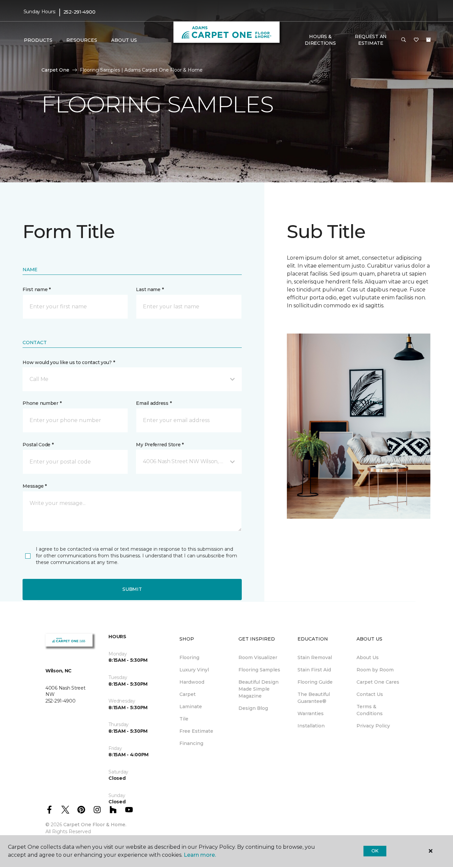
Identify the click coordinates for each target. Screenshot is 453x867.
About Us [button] (124, 40)
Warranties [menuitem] (310, 713)
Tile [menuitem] (183, 719)
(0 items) (428, 39)
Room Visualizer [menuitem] (257, 657)
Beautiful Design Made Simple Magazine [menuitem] (258, 689)
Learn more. (200, 855)
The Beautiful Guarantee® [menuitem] (313, 697)
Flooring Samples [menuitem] (259, 670)
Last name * (149, 289)
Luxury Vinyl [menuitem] (194, 670)
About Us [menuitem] (367, 657)
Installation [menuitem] (311, 726)
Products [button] (38, 40)
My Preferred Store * (159, 444)
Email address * (153, 403)
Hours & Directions (320, 39)
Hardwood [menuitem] (191, 682)
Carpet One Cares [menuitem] (377, 682)
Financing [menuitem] (191, 743)
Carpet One (55, 70)
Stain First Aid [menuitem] (314, 670)
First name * (37, 289)
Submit (132, 589)
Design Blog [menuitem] (253, 708)
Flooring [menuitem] (189, 657)
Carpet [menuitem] (187, 694)
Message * (34, 486)
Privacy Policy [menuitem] (373, 726)
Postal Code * (38, 444)
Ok (374, 851)
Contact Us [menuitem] (369, 694)
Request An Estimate (371, 39)
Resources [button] (81, 40)
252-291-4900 (79, 12)
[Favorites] (416, 40)
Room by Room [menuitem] (375, 670)
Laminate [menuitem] (190, 707)
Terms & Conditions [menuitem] (369, 710)
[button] (403, 40)
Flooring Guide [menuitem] (315, 682)
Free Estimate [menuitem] (196, 731)
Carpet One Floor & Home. (94, 825)
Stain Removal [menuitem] (314, 657)
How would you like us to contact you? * (69, 362)
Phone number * (42, 403)
